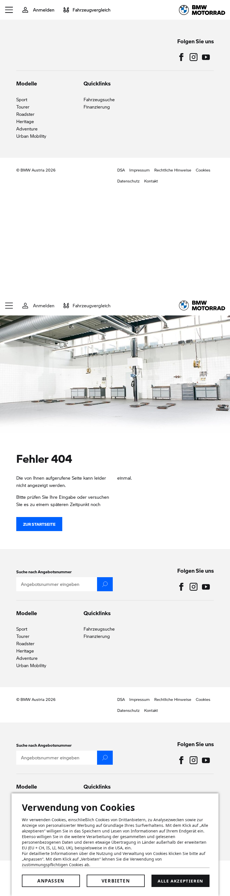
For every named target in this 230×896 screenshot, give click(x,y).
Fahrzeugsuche (99, 99)
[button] (9, 10)
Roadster (25, 114)
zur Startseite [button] (39, 524)
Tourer (22, 106)
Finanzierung (97, 106)
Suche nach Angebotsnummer (44, 571)
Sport (21, 99)
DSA (121, 170)
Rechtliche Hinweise (172, 170)
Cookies (203, 170)
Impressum (139, 170)
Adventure (27, 128)
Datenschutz (128, 181)
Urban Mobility (31, 136)
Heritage (25, 121)
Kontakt (151, 181)
